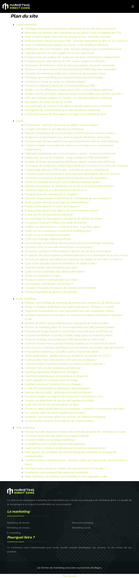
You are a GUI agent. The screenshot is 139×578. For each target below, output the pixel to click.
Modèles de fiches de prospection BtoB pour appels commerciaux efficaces (70, 161)
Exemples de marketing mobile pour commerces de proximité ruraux (65, 73)
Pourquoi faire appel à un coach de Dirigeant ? (52, 206)
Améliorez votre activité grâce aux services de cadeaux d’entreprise (65, 416)
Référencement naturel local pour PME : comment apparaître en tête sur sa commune (76, 40)
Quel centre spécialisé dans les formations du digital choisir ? (61, 263)
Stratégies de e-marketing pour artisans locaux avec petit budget (64, 77)
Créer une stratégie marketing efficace (48, 239)
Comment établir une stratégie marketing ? (50, 439)
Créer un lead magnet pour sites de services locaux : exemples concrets (68, 36)
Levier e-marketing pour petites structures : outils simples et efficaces (67, 44)
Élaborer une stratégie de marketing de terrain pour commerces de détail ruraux (72, 302)
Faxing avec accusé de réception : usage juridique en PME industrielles (67, 157)
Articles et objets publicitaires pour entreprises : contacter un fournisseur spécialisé (74, 408)
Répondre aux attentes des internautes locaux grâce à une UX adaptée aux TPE (73, 32)
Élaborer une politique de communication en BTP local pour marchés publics (70, 133)
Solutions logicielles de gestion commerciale (51, 291)
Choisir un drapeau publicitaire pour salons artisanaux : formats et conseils (69, 306)
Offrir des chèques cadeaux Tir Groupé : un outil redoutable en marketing (68, 97)
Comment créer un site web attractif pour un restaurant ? (59, 247)
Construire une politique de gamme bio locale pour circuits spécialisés (66, 177)
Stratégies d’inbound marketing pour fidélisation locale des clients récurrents (70, 28)
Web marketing (25, 427)
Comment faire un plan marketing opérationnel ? (53, 367)
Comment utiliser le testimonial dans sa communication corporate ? (65, 363)
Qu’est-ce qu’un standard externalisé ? (48, 234)
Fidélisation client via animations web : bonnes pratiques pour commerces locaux (73, 49)
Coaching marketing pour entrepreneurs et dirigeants (56, 376)
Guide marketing (26, 298)
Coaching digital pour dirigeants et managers (51, 372)
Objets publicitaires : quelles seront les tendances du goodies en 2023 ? (68, 355)
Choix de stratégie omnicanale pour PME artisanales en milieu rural (64, 339)
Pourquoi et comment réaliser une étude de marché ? (56, 222)
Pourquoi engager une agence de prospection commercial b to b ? (64, 396)
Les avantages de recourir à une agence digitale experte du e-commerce (68, 106)
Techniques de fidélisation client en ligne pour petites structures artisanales (70, 65)
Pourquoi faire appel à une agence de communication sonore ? (62, 210)
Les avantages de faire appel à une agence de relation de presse (64, 218)
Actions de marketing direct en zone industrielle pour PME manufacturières (70, 327)
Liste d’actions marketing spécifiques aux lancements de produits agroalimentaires (74, 347)
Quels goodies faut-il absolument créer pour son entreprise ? (61, 359)
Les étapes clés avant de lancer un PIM (48, 101)
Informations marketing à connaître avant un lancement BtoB (61, 351)
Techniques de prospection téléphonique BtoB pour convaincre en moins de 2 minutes (76, 165)
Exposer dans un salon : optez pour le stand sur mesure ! (58, 392)
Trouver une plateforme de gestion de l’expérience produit (59, 400)
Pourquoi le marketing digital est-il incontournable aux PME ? (61, 85)
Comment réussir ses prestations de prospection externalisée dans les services (72, 173)
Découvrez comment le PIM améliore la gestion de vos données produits (68, 251)
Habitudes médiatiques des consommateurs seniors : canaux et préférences (70, 153)
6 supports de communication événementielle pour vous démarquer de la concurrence (76, 255)
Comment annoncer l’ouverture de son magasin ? (54, 384)
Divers (19, 120)
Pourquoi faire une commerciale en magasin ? (52, 194)
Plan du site (70, 576)
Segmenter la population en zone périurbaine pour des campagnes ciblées (69, 310)
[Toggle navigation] (132, 6)
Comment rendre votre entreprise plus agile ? (51, 267)
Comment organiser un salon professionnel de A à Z (56, 190)
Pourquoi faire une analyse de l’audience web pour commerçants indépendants (72, 57)
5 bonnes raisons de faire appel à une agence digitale (57, 435)
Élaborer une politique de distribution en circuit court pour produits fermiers (69, 186)
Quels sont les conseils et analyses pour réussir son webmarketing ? (66, 448)
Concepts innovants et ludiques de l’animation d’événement (60, 287)
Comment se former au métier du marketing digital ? (56, 81)
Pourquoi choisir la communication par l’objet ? (52, 279)
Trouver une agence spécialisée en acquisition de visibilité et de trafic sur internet (73, 259)
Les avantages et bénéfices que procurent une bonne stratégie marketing (69, 243)
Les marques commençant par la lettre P (49, 283)
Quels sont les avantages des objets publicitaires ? (55, 271)
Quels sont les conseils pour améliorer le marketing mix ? (58, 230)
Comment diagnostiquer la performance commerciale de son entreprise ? (68, 198)
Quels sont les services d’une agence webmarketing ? (57, 202)
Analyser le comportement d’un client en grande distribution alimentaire (67, 137)
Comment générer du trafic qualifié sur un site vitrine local (59, 53)
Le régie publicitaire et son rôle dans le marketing (54, 129)
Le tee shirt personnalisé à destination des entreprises (57, 388)
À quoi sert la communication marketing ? (49, 214)
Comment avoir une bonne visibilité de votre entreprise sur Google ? (65, 468)
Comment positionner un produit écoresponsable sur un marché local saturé (70, 343)
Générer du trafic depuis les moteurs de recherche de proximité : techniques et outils (75, 431)
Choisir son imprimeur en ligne (42, 275)
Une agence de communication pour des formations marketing (62, 110)
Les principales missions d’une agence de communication (59, 420)
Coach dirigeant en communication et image (51, 380)
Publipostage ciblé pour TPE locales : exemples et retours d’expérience (67, 169)
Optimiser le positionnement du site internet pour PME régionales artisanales (71, 69)
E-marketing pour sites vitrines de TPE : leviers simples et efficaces (65, 61)
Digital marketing (26, 24)
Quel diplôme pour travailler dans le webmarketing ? (56, 444)
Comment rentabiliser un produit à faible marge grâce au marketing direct (68, 335)
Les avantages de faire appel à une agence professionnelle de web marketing (71, 141)
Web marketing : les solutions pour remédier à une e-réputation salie (66, 476)
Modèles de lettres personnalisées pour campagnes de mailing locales (66, 323)
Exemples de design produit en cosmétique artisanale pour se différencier (69, 331)
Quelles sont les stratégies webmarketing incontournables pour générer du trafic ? (74, 93)
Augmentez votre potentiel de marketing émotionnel (56, 472)
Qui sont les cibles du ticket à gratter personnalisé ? (56, 412)
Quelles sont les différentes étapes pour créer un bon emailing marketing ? (69, 89)
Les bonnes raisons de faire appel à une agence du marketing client (65, 114)
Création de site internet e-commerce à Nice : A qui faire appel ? (63, 226)
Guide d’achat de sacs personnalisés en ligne (52, 404)
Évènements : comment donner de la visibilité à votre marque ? (62, 125)
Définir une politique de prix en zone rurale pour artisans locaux (62, 182)
